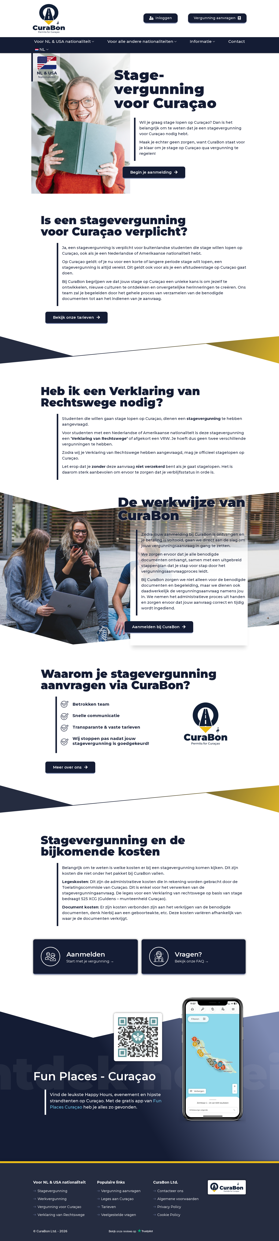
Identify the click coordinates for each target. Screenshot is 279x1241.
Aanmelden (85, 954)
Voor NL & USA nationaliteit (62, 41)
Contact (236, 41)
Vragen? (188, 954)
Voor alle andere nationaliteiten (140, 41)
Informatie (201, 41)
